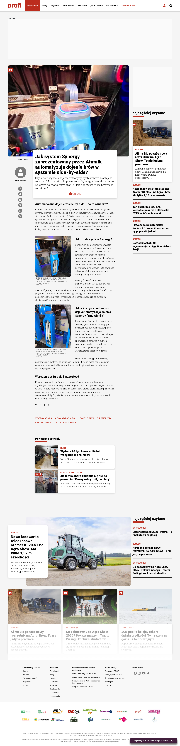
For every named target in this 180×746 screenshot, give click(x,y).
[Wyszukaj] (170, 5)
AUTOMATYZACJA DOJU (66, 418)
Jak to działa (97, 5)
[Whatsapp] (20, 211)
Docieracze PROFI (112, 671)
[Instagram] (139, 673)
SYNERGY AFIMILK (43, 418)
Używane (55, 5)
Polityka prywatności (30, 678)
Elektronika (68, 5)
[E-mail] (20, 205)
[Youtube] (143, 673)
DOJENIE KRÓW (87, 418)
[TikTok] (148, 673)
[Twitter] (20, 194)
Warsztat (82, 5)
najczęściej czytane (149, 113)
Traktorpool (109, 682)
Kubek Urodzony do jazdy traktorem (86, 677)
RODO (25, 685)
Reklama (26, 675)
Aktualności (32, 5)
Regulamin (27, 682)
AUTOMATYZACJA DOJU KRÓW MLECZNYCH (56, 422)
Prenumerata (128, 5)
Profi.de (108, 685)
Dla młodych (112, 5)
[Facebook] (20, 188)
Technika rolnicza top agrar (115, 678)
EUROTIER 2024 (104, 418)
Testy (44, 5)
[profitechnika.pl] (14, 6)
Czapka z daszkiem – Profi (82, 687)
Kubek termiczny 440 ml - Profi (84, 674)
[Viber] (20, 216)
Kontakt (25, 671)
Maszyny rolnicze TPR (113, 675)
